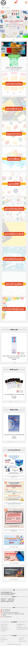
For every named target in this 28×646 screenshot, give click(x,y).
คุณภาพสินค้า (21, 637)
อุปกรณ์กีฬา (19, 625)
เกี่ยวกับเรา (21, 639)
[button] (2, 24)
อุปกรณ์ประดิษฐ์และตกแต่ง (22, 629)
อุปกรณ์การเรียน (4, 624)
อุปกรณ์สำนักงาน (4, 625)
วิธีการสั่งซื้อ (3, 637)
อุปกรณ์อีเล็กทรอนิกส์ (21, 624)
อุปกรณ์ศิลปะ (3, 630)
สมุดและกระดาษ (4, 627)
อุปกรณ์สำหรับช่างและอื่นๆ (22, 627)
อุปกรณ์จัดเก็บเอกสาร (5, 629)
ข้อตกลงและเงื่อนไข (23, 641)
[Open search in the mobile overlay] (14, 8)
